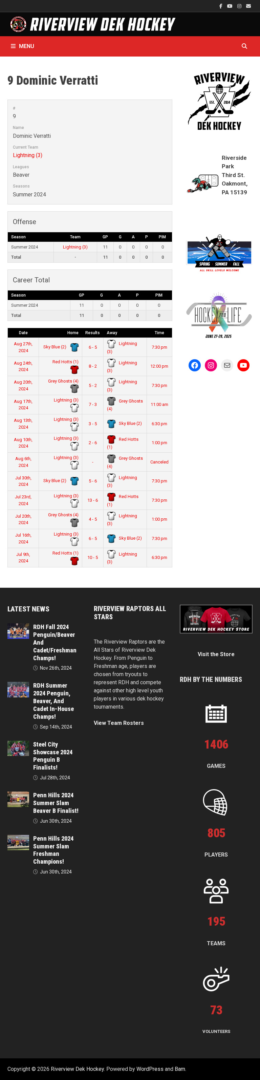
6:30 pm (159, 423)
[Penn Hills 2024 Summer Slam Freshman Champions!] (18, 839)
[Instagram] (240, 6)
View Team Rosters (119, 723)
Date (23, 332)
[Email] (248, 6)
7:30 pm (159, 347)
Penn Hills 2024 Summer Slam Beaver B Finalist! (56, 803)
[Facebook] (221, 6)
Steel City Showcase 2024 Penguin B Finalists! (52, 756)
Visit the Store (216, 654)
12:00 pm (159, 366)
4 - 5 (93, 519)
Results (92, 332)
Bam (180, 1069)
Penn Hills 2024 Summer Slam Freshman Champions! (53, 850)
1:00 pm (159, 442)
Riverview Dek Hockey (77, 1069)
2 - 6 (93, 442)
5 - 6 (93, 480)
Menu (26, 46)
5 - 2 (93, 385)
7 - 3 (93, 404)
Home (73, 332)
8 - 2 (93, 366)
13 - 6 (92, 500)
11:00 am (159, 404)
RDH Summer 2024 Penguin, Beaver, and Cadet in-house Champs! (53, 701)
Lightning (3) (27, 155)
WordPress (150, 1069)
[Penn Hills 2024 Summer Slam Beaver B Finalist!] (18, 795)
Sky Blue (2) (55, 346)
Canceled (159, 462)
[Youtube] (230, 6)
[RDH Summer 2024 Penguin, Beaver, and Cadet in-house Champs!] (18, 686)
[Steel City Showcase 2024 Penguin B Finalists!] (18, 744)
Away (112, 332)
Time (159, 332)
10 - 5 (92, 557)
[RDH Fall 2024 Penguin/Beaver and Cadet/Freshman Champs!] (18, 627)
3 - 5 (93, 423)
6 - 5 (93, 347)
